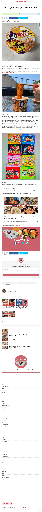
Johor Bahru (4, 441)
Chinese (3, 396)
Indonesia (4, 433)
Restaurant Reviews (6, 462)
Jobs (12, 509)
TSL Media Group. (24, 507)
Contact (15, 509)
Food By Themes (5, 411)
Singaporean (4, 464)
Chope (3, 399)
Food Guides (4, 413)
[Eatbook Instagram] (19, 243)
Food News (4, 416)
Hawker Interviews (5, 424)
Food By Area (4, 409)
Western (3, 481)
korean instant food (12, 282)
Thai (3, 473)
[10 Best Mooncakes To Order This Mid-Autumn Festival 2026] (5, 331)
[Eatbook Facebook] (15, 243)
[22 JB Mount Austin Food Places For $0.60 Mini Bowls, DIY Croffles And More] (5, 347)
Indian (3, 430)
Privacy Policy (37, 509)
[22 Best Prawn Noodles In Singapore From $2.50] (5, 343)
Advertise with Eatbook (7, 503)
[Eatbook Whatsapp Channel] (26, 243)
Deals (3, 401)
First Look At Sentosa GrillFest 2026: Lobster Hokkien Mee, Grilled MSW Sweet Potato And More (8, 319)
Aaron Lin (10, 289)
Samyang (18, 282)
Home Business (5, 428)
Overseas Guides (5, 456)
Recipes (3, 460)
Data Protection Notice (30, 509)
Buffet (3, 390)
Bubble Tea (4, 388)
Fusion (3, 420)
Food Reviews (4, 418)
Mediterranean (5, 452)
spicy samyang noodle (6, 284)
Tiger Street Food (5, 477)
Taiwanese (4, 471)
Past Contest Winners (21, 509)
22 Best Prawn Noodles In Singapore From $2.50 (18, 342)
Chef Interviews (5, 394)
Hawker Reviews (5, 426)
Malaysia (4, 450)
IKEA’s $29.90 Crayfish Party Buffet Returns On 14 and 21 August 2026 (8, 307)
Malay (3, 447)
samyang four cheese (25, 282)
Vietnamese (4, 479)
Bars (3, 384)
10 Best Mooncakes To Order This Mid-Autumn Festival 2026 (20, 329)
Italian (3, 435)
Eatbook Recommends (6, 405)
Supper (3, 469)
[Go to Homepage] (21, 1)
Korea (3, 443)
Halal (3, 422)
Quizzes (3, 458)
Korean (3, 445)
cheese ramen (5, 282)
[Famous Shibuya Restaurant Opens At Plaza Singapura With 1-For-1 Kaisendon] (5, 339)
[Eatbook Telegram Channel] (23, 243)
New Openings (4, 454)
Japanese (4, 439)
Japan (3, 437)
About (9, 509)
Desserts (4, 403)
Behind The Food (5, 386)
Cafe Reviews (4, 392)
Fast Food (4, 407)
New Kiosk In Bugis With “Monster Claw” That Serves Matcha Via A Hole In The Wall (22, 307)
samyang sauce (33, 282)
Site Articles (4, 467)
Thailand (3, 475)
